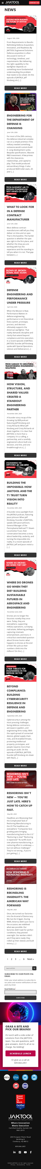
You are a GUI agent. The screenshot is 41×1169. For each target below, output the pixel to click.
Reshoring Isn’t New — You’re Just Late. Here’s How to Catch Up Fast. (19, 801)
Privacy (13, 1164)
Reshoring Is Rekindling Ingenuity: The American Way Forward (18, 897)
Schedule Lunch (20, 1053)
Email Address (10, 989)
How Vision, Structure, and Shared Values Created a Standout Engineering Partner (18, 396)
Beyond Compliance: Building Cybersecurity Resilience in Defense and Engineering (17, 699)
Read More (20, 88)
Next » (30, 959)
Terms (28, 1164)
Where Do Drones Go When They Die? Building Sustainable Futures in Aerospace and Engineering (20, 595)
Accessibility (21, 1164)
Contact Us (34, 3)
